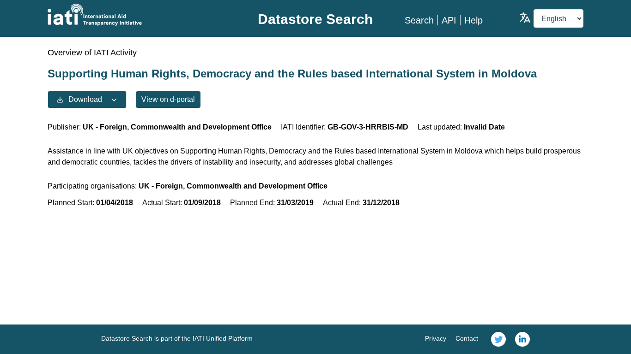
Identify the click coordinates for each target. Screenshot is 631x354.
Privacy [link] (435, 338)
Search (419, 20)
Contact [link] (466, 338)
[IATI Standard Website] (137, 15)
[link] (498, 339)
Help (473, 20)
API (449, 20)
